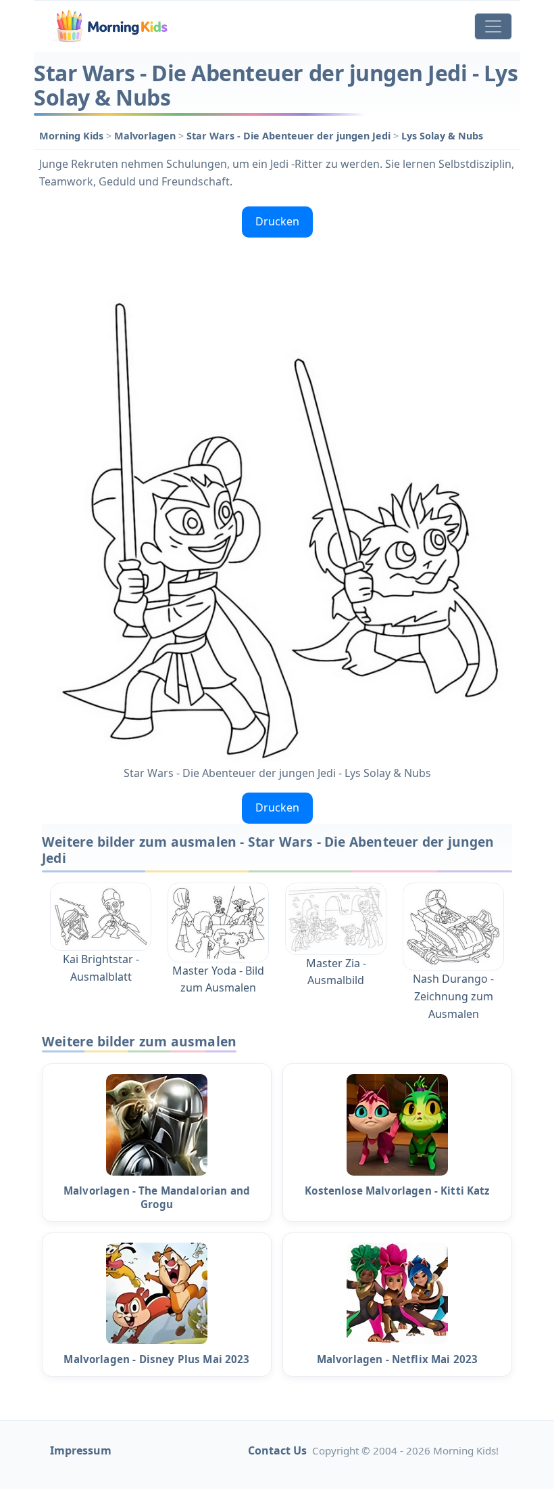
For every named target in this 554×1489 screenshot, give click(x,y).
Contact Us (277, 1450)
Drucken (277, 221)
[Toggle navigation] (493, 26)
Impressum (80, 1450)
